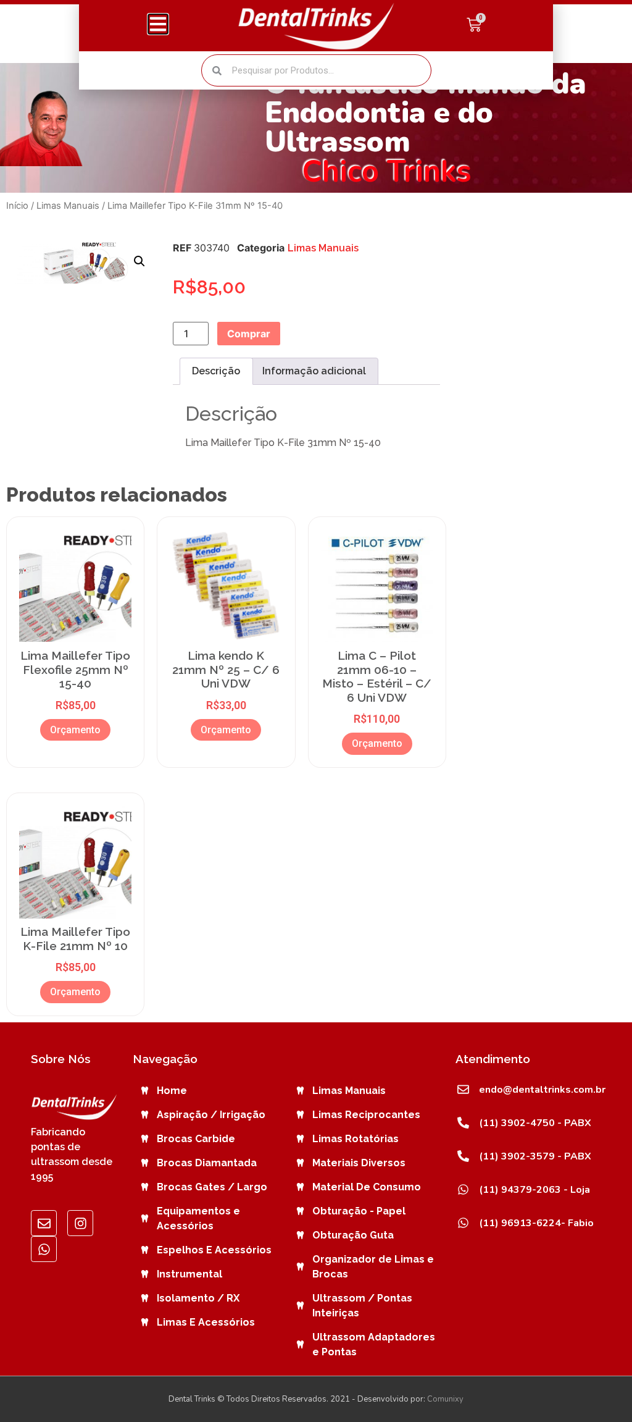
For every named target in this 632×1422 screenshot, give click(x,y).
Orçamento (75, 730)
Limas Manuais (67, 205)
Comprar (248, 333)
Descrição (216, 371)
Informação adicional (314, 371)
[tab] (216, 371)
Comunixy (445, 1399)
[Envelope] (44, 1223)
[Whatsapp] (44, 1249)
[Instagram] (80, 1223)
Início (17, 205)
